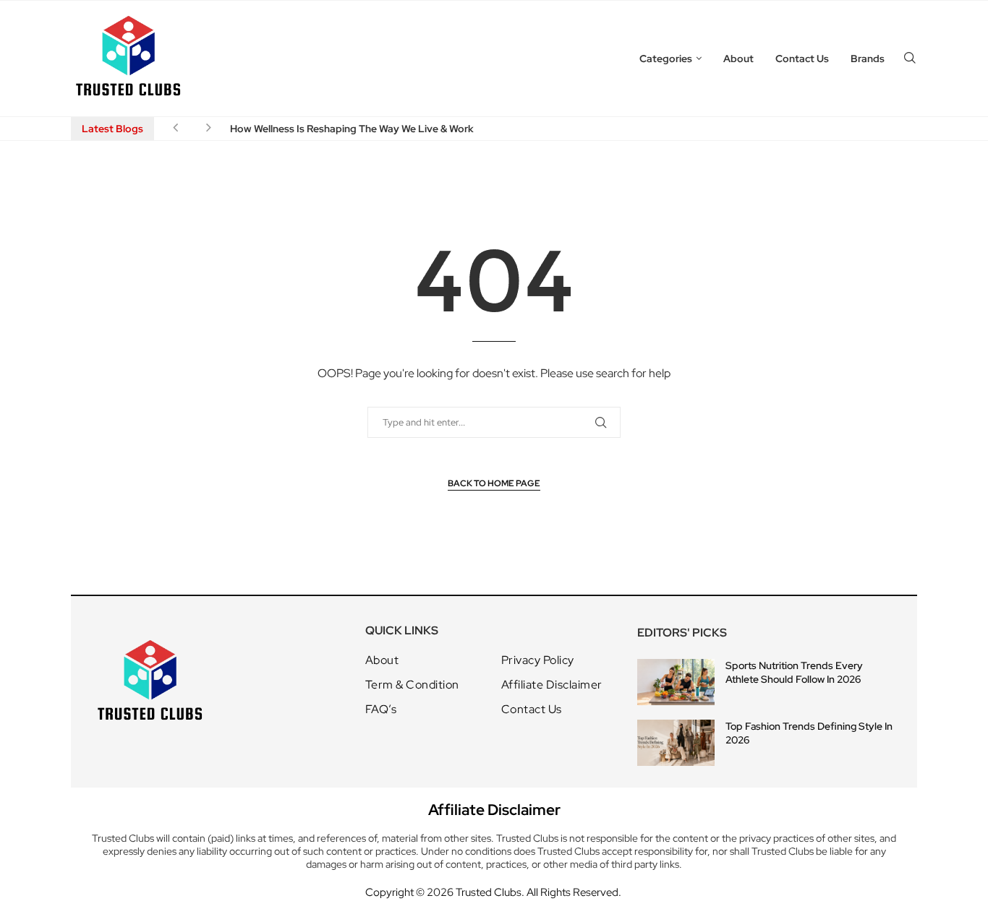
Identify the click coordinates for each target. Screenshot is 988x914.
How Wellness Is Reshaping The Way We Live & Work (352, 128)
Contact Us (802, 58)
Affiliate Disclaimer (551, 685)
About (738, 58)
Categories (665, 58)
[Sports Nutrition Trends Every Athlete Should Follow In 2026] (676, 682)
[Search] (910, 58)
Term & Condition (412, 685)
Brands (868, 58)
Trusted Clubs (488, 892)
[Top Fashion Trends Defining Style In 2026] (676, 743)
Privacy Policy (537, 660)
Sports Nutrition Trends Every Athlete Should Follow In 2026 (794, 672)
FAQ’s (381, 709)
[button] (175, 128)
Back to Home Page (494, 483)
